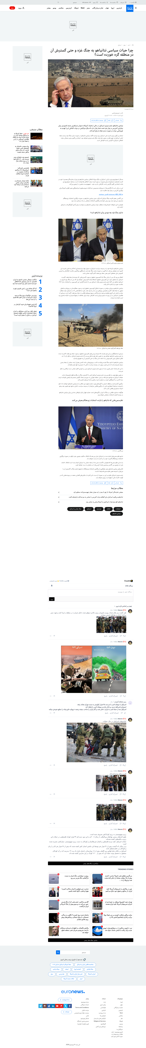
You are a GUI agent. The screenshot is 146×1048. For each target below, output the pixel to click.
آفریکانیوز (103, 1024)
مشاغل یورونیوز (85, 1018)
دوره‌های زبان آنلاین (101, 1027)
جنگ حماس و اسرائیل (75, 509)
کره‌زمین (69, 8)
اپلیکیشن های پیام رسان (100, 1018)
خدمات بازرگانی (85, 1005)
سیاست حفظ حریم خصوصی (81, 1013)
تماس (87, 1016)
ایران (81, 979)
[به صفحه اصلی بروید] (129, 8)
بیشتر (87, 999)
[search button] (58, 2)
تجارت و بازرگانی (97, 8)
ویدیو (54, 8)
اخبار (129, 45)
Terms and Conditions (82, 1007)
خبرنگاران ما (120, 1029)
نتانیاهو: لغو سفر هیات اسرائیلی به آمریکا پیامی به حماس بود (104, 502)
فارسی (132, 2)
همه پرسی (61, 974)
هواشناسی (103, 1007)
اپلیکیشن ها (103, 1016)
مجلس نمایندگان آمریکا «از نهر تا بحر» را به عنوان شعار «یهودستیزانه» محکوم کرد (98, 492)
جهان (107, 8)
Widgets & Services (100, 1021)
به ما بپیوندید (102, 1013)
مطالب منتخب (36, 130)
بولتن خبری (103, 1005)
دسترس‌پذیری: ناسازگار (83, 1021)
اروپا (112, 8)
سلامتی (60, 8)
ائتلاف (108, 509)
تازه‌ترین (119, 8)
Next (82, 8)
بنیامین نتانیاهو (116, 513)
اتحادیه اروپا (77, 969)
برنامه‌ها (121, 1027)
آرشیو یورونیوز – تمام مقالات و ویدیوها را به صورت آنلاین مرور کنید (117, 1034)
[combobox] (68, 2)
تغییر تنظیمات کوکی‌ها (83, 1024)
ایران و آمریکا (91, 974)
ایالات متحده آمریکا (69, 979)
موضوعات (120, 999)
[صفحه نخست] (132, 45)
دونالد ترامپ (56, 969)
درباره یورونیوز (85, 1002)
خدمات (104, 999)
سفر (88, 8)
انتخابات (118, 509)
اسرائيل (119, 45)
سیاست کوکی (85, 1010)
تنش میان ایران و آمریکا (76, 974)
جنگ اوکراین (90, 969)
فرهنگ (76, 8)
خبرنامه (67, 1012)
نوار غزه (99, 509)
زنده (12, 8)
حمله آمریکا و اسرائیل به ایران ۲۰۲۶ (62, 964)
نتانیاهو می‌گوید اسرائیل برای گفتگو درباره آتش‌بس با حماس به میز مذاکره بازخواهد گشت (96, 497)
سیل (52, 974)
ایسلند (66, 969)
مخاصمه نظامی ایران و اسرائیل (85, 964)
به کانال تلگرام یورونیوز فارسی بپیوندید (111, 194)
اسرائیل (89, 509)
